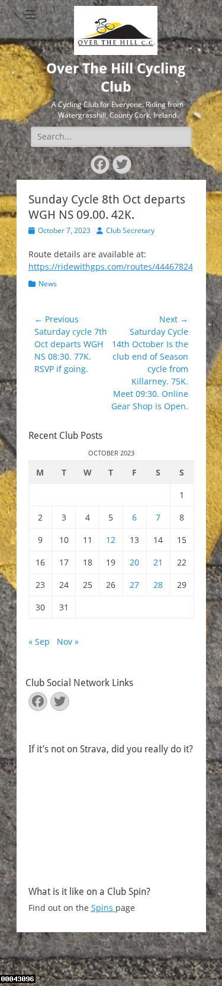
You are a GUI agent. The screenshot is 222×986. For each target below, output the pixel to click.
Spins (103, 907)
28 (158, 584)
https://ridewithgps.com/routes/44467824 (110, 266)
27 (134, 584)
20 (134, 562)
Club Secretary (130, 230)
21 (158, 562)
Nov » (68, 641)
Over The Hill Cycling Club (133, 942)
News (47, 284)
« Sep (39, 641)
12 (110, 539)
